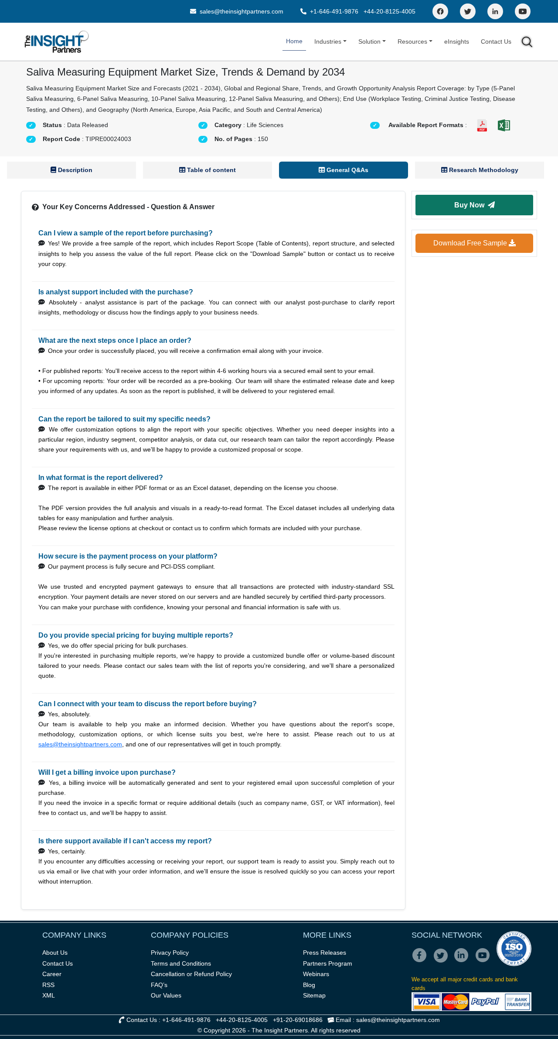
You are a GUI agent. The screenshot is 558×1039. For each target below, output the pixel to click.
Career (51, 973)
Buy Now (471, 205)
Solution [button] (369, 41)
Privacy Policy (170, 952)
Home (294, 41)
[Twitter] (468, 11)
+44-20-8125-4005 (389, 11)
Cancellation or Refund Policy (191, 973)
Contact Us (496, 41)
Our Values (166, 995)
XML (48, 995)
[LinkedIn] (495, 11)
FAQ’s (159, 984)
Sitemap (314, 995)
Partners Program (327, 963)
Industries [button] (327, 41)
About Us (55, 952)
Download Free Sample (471, 243)
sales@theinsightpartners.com (240, 11)
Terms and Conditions (181, 963)
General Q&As (346, 169)
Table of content (210, 169)
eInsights (456, 41)
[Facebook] (440, 11)
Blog (309, 984)
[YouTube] (523, 11)
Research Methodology (482, 169)
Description (74, 169)
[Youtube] (484, 961)
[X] (443, 961)
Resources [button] (412, 41)
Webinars (316, 973)
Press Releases (324, 952)
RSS (48, 984)
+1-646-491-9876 (334, 11)
